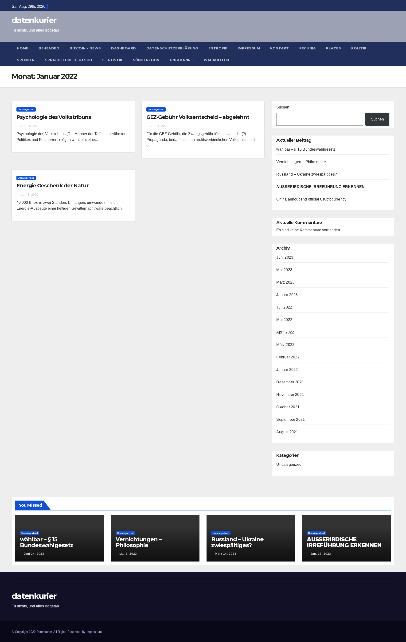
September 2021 (290, 419)
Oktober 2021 (287, 407)
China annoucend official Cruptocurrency (311, 199)
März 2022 (285, 345)
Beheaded (49, 48)
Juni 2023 (284, 257)
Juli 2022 (284, 307)
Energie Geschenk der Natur (52, 185)
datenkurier (34, 20)
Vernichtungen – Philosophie (301, 162)
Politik (359, 48)
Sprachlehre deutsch (68, 60)
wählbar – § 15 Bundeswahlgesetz (305, 149)
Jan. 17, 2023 (321, 553)
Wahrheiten (216, 60)
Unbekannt (182, 60)
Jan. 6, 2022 (159, 126)
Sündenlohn (146, 60)
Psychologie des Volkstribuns (53, 117)
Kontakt (279, 48)
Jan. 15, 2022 (30, 126)
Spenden (26, 60)
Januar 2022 (287, 370)
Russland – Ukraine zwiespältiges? (306, 174)
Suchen (282, 107)
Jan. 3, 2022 (29, 194)
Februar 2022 (287, 357)
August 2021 (287, 432)
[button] (392, 54)
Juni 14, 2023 (34, 553)
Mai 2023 (284, 270)
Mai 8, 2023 (128, 553)
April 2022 (285, 332)
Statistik (112, 60)
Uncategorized (26, 109)
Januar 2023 (287, 295)
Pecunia (307, 48)
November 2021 (290, 395)
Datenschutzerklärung (172, 48)
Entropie (217, 48)
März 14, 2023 (225, 553)
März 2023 (285, 282)
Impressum (249, 48)
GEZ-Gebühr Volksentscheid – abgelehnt (197, 117)
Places (333, 48)
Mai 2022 (284, 320)
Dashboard (123, 48)
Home (22, 48)
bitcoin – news (85, 48)
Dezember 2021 (290, 382)
